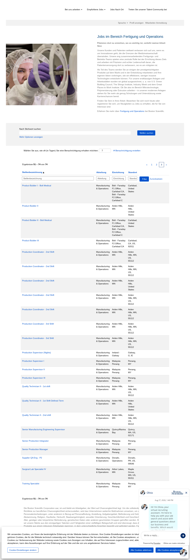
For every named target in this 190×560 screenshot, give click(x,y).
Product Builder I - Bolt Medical (36, 185)
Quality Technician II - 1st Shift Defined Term (43, 401)
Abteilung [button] (101, 172)
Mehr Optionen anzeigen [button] (31, 137)
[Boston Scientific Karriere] (41, 10)
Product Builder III (30, 240)
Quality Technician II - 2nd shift (36, 415)
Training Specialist (30, 483)
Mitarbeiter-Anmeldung (156, 23)
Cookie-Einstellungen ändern (23, 550)
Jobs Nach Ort (117, 9)
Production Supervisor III (33, 378)
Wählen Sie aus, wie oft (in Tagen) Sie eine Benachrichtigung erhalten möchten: (61, 150)
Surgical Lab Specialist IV (34, 469)
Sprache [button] (122, 23)
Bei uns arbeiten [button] (73, 9)
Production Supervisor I (33, 361)
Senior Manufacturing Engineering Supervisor (43, 429)
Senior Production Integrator (35, 441)
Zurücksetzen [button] (156, 179)
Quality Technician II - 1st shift (36, 386)
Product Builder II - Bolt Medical (37, 220)
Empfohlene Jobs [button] (95, 9)
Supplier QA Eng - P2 (32, 458)
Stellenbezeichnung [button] (32, 172)
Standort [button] (132, 172)
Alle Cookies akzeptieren (169, 550)
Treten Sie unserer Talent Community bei (147, 9)
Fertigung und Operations (132, 111)
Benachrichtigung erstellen (127, 150)
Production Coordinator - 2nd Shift (38, 252)
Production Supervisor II (33, 369)
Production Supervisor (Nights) (36, 352)
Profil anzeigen (137, 23)
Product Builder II (30, 206)
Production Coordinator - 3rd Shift (38, 324)
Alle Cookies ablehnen (141, 550)
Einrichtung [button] (118, 172)
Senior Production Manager (35, 449)
